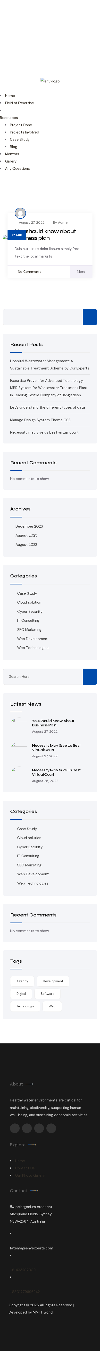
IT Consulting (28, 620)
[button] (50, 88)
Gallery (11, 161)
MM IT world (43, 1312)
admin (63, 222)
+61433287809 (23, 1270)
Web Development (33, 638)
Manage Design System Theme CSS (40, 420)
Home (10, 95)
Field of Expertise (19, 103)
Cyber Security (29, 611)
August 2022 (26, 544)
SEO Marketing (29, 629)
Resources (9, 117)
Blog (13, 146)
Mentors (12, 154)
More (81, 271)
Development (53, 981)
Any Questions (17, 168)
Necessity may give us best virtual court (44, 432)
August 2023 (26, 535)
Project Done (21, 125)
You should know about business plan (45, 234)
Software (47, 994)
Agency (22, 981)
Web (52, 1006)
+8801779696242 (25, 1291)
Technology (25, 1006)
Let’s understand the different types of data (47, 407)
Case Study (20, 139)
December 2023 (29, 526)
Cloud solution (29, 602)
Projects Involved (24, 132)
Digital (21, 994)
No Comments (29, 271)
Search (90, 317)
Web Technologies (33, 647)
